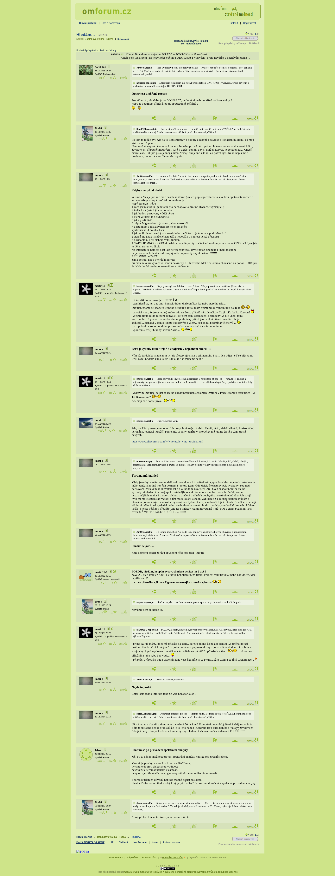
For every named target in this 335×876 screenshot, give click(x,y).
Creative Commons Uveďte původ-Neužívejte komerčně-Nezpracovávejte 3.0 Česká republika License (181, 872)
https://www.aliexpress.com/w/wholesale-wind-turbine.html (167, 441)
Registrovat (249, 23)
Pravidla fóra (149, 857)
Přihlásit (233, 23)
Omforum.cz (116, 857)
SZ (112, 842)
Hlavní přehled (84, 837)
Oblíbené (123, 842)
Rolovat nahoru (171, 842)
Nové (155, 842)
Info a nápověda (111, 23)
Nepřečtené (140, 842)
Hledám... (85, 34)
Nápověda (132, 857)
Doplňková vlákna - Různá (99, 39)
